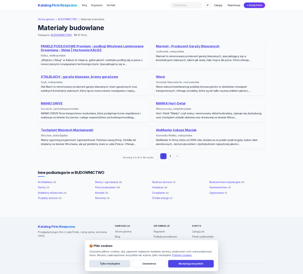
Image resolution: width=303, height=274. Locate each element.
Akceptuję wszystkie (191, 263)
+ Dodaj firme (254, 5)
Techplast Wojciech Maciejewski (67, 130)
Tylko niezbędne (110, 263)
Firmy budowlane (107, 187)
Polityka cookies (182, 255)
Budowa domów (164, 182)
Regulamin (97, 5)
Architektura (47, 182)
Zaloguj (218, 5)
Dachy (43, 187)
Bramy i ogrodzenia (108, 182)
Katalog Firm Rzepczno (57, 5)
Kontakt (111, 5)
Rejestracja (234, 5)
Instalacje (159, 187)
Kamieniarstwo (220, 187)
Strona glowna (123, 231)
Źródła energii (162, 198)
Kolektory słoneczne (52, 192)
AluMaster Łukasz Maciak (176, 130)
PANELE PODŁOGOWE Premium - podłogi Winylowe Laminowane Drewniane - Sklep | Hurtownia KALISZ (92, 48)
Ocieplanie (160, 192)
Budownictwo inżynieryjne (226, 182)
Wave (160, 77)
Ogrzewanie (218, 192)
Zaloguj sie (198, 231)
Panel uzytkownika (202, 236)
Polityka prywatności (165, 236)
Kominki (101, 192)
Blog (84, 5)
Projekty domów (50, 198)
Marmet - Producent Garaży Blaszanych (187, 46)
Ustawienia (149, 263)
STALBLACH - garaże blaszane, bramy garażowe (79, 77)
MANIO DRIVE (52, 103)
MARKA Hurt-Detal (171, 103)
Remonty (102, 198)
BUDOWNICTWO (67, 19)
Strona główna (46, 19)
